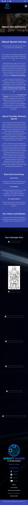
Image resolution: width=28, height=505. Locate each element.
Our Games (14, 487)
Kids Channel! (14, 496)
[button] (26, 6)
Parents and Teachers (14, 490)
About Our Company (14, 493)
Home (14, 484)
